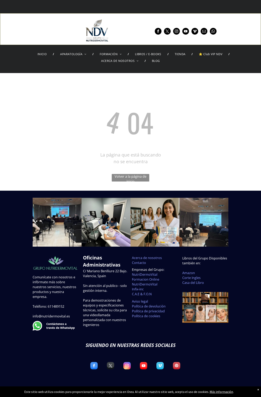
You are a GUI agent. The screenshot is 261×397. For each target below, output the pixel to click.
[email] (204, 32)
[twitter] (167, 32)
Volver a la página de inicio (130, 178)
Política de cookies (146, 316)
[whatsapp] (213, 32)
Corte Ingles (191, 278)
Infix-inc (138, 289)
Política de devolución (149, 306)
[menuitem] (42, 54)
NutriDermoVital (144, 274)
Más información (221, 392)
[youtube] (185, 32)
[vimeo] (194, 32)
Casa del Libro (193, 282)
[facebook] (158, 32)
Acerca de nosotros (147, 258)
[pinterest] (176, 366)
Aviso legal (140, 301)
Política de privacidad (148, 311)
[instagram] (176, 32)
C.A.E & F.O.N (142, 294)
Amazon (188, 273)
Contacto (139, 262)
